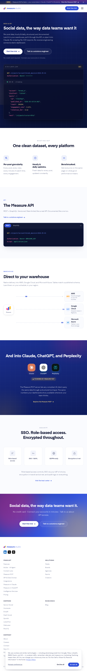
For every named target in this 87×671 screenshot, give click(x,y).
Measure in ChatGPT (11, 588)
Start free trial (72, 8)
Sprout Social (8, 605)
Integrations (8, 581)
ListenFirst (7, 622)
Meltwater (7, 625)
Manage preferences (15, 664)
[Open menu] (82, 8)
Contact (6, 645)
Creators (48, 578)
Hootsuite (7, 608)
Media (47, 564)
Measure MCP (8, 574)
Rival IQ (6, 628)
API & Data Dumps (10, 578)
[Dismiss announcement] (83, 2)
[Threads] (13, 552)
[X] (9, 552)
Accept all (73, 664)
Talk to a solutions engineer (38, 51)
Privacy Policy (31, 659)
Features (7, 564)
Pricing (6, 595)
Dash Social (8, 615)
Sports (47, 574)
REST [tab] (8, 225)
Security (6, 649)
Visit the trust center (42, 480)
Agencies (48, 571)
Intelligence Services (11, 591)
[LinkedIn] (5, 552)
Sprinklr (6, 618)
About (6, 639)
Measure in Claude (10, 584)
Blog (46, 605)
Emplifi (6, 611)
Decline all (60, 664)
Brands (47, 567)
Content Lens (8, 571)
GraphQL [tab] (16, 225)
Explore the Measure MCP (42, 402)
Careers (6, 642)
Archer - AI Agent (9, 567)
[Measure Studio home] (12, 8)
